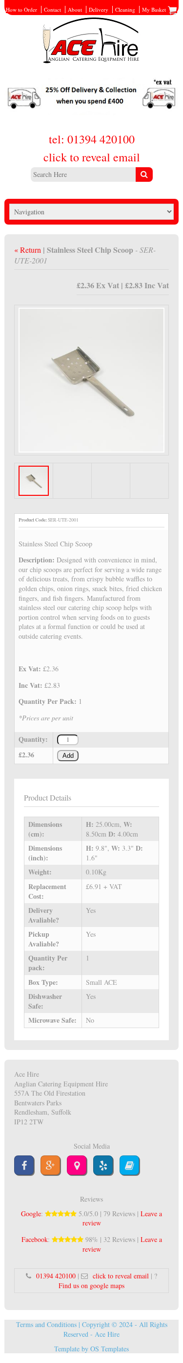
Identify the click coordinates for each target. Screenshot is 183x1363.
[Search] (144, 174)
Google (31, 1213)
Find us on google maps (91, 1285)
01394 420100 (56, 1275)
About (75, 9)
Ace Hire (107, 1334)
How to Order (21, 9)
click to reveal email (91, 157)
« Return (28, 250)
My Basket (154, 9)
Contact (52, 9)
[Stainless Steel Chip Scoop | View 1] (91, 379)
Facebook (34, 1239)
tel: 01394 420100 (92, 139)
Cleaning (125, 9)
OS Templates (109, 1348)
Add (68, 755)
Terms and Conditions (46, 1324)
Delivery (98, 9)
